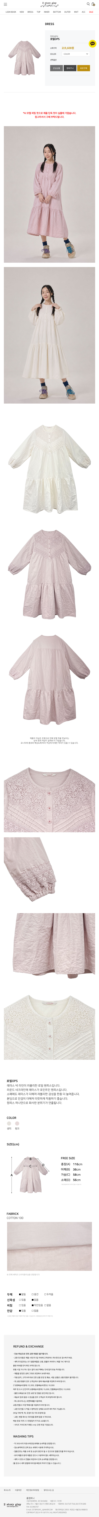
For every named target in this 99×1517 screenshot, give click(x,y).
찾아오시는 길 (49, 1490)
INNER (47, 11)
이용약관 (18, 1490)
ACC (83, 11)
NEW (22, 11)
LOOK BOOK (11, 11)
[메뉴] (5, 4)
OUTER (67, 11)
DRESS (30, 11)
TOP (38, 11)
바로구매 (83, 68)
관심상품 (56, 68)
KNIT (76, 11)
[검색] (88, 4)
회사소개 (7, 1490)
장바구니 (70, 68)
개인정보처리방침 (32, 1490)
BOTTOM (57, 11)
